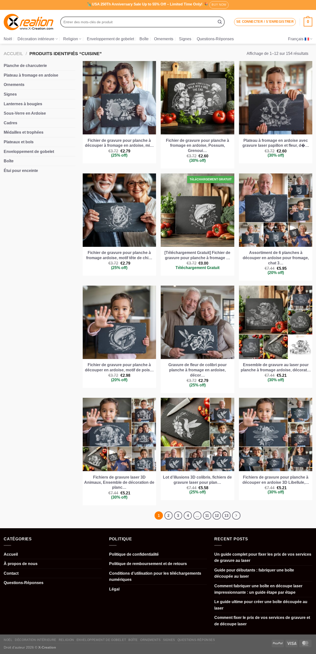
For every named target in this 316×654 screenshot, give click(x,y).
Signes (185, 39)
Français (295, 39)
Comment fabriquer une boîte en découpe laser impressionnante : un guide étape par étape (258, 589)
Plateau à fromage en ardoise (31, 75)
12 (217, 515)
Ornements (163, 39)
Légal (114, 589)
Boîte (144, 39)
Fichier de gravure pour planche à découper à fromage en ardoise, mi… (119, 143)
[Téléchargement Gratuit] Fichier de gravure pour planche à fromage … (197, 255)
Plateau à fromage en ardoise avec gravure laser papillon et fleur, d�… (275, 143)
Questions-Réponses (215, 39)
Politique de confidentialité (134, 554)
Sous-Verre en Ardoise (25, 113)
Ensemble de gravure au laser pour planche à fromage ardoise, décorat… (276, 367)
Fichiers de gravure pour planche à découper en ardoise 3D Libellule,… (275, 480)
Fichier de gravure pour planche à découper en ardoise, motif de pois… (119, 367)
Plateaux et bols (19, 142)
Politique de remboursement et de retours (148, 564)
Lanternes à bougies (23, 104)
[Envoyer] (220, 22)
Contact (11, 573)
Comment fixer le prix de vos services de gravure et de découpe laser (262, 620)
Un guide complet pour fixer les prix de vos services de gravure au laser (262, 557)
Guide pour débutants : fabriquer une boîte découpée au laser (254, 573)
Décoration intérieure (36, 39)
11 (207, 515)
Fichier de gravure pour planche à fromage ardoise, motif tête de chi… (119, 255)
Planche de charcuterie (25, 65)
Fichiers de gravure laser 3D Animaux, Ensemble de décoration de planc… (119, 482)
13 (226, 515)
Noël (8, 39)
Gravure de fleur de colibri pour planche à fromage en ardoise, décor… (197, 370)
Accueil (13, 53)
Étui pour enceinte (21, 171)
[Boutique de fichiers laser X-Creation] (28, 22)
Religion (70, 39)
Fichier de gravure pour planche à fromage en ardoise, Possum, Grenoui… (197, 145)
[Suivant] (236, 515)
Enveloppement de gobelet (110, 39)
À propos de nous (21, 564)
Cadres (10, 123)
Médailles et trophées (23, 132)
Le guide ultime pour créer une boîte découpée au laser (260, 605)
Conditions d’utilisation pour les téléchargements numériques (155, 576)
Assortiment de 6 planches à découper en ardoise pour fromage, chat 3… (276, 258)
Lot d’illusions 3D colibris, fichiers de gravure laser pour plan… (197, 480)
